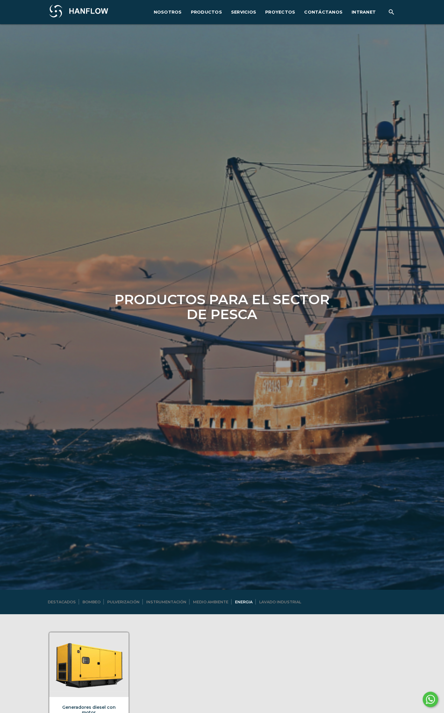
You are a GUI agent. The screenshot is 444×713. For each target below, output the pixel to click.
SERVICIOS (243, 12)
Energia (244, 602)
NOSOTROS (168, 12)
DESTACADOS (62, 602)
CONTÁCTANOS (323, 12)
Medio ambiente (210, 602)
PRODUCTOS (206, 12)
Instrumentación (166, 602)
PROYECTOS (280, 12)
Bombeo (91, 602)
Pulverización (123, 602)
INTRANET (364, 12)
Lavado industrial (280, 602)
